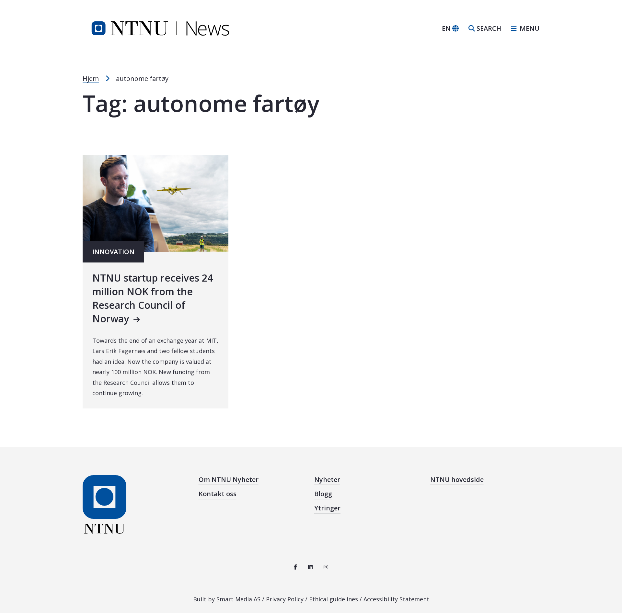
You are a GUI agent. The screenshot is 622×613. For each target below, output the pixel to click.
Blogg (323, 493)
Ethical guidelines (333, 599)
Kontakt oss (217, 493)
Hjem (91, 78)
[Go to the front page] (160, 27)
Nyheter (327, 479)
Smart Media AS (238, 599)
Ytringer (327, 508)
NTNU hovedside (457, 479)
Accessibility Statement (396, 599)
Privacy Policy (285, 599)
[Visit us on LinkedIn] (310, 567)
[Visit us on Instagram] (326, 567)
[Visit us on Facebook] (295, 567)
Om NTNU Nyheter (229, 479)
